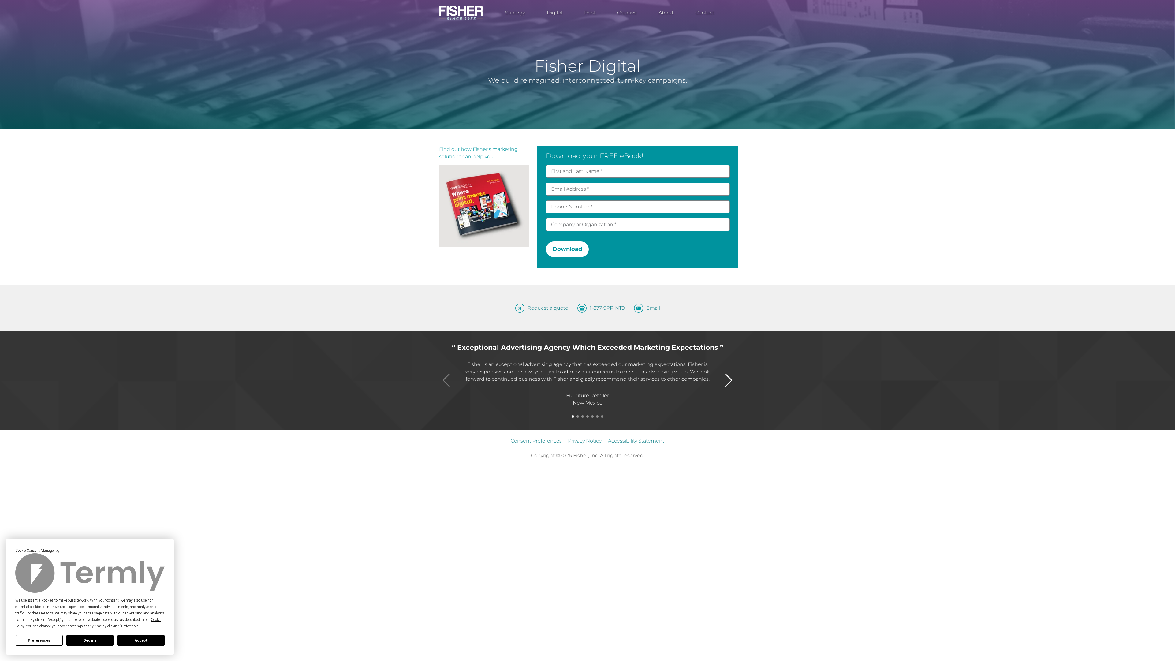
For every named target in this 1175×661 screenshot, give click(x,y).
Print (590, 13)
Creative (627, 13)
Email (653, 308)
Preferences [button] (130, 626)
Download (567, 249)
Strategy (515, 13)
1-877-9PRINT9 (607, 308)
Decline (90, 640)
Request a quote (548, 308)
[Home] (461, 13)
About (665, 13)
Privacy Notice (585, 441)
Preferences (39, 640)
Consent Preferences (536, 441)
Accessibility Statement (636, 441)
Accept (141, 640)
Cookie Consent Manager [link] (35, 550)
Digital (554, 13)
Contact (704, 13)
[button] (573, 416)
